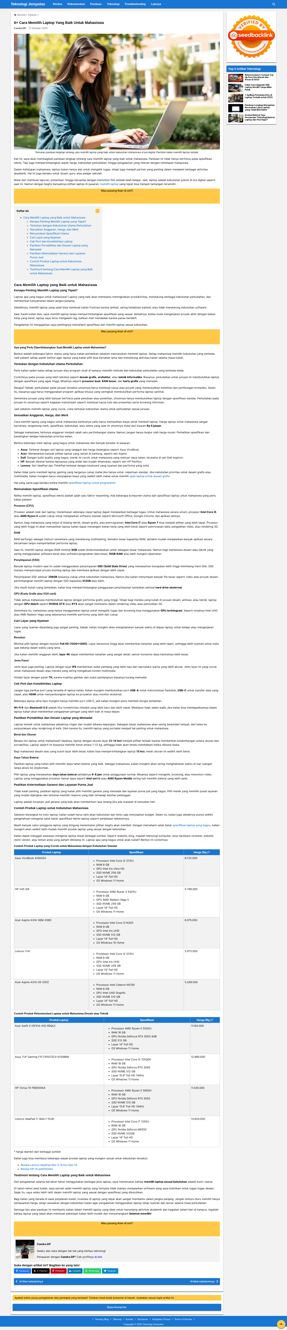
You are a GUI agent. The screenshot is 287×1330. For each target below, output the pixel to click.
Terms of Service (183, 1319)
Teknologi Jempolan (28, 4)
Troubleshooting (135, 4)
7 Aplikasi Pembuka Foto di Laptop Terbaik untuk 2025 (259, 96)
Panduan (96, 4)
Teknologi (113, 4)
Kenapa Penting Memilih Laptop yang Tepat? (58, 221)
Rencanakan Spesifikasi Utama (49, 233)
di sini (98, 1256)
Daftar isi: (23, 211)
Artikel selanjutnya (31, 1281)
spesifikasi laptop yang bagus (192, 825)
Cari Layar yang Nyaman (45, 237)
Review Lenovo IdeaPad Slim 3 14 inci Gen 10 (49, 1165)
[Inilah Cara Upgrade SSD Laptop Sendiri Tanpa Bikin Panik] (235, 88)
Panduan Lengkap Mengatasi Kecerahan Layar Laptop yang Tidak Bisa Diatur (259, 107)
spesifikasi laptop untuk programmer (92, 482)
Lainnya (156, 4)
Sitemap (117, 1319)
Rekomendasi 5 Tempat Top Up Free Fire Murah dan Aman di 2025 (259, 77)
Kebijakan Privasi (161, 1319)
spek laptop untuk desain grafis (150, 476)
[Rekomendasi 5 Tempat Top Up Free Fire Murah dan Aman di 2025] (235, 78)
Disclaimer (142, 1319)
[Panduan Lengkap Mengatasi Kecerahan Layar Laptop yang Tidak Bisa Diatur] (235, 108)
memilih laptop (109, 184)
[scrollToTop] (281, 1324)
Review (57, 4)
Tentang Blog (102, 1319)
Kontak (129, 1319)
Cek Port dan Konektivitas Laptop (51, 241)
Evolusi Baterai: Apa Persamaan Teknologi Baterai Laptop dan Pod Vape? (260, 117)
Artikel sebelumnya (202, 1281)
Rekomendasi (76, 4)
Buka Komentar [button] (117, 1307)
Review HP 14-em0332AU (37, 1169)
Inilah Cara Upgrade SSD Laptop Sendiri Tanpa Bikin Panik (258, 87)
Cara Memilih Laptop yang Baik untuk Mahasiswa (54, 217)
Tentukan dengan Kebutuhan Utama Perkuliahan (60, 225)
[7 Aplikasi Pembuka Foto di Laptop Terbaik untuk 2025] (235, 98)
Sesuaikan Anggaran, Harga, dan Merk (54, 229)
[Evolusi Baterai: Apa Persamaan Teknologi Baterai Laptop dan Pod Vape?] (235, 118)
